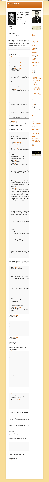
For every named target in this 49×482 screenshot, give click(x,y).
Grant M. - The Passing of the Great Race (36, 134)
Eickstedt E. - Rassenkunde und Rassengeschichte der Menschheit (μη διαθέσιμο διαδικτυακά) (36, 137)
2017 (33, 71)
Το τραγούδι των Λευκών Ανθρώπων (36, 90)
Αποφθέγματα (33, 35)
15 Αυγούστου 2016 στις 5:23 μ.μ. (15, 337)
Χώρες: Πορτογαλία (34, 64)
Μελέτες (33, 42)
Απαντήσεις (11, 266)
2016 (33, 72)
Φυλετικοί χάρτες (34, 49)
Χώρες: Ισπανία (33, 59)
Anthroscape (33, 114)
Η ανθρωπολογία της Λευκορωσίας (36, 88)
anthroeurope (33, 121)
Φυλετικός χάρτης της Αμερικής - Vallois (37, 82)
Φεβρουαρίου (34, 103)
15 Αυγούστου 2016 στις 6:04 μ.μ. (17, 107)
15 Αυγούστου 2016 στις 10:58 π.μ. (17, 72)
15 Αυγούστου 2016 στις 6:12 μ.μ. (17, 326)
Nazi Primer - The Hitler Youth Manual (36, 141)
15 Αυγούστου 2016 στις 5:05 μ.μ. (17, 323)
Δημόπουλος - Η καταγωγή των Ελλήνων (36, 140)
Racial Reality (33, 124)
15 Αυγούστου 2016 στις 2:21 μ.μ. (17, 163)
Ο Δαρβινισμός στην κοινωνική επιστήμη (37, 93)
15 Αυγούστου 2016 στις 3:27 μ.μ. (15, 315)
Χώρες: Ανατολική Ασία (34, 51)
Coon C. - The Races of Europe (35, 131)
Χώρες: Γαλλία (33, 56)
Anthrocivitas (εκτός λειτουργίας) (35, 116)
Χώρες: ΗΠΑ (33, 58)
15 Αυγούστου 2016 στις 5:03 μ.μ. (17, 188)
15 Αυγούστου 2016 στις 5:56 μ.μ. (17, 99)
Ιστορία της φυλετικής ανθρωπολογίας (36, 41)
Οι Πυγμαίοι (34, 83)
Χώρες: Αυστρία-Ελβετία (34, 52)
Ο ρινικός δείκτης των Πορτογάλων (36, 89)
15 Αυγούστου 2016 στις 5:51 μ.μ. (15, 388)
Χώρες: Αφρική (33, 53)
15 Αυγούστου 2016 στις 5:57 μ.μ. (17, 102)
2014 (33, 106)
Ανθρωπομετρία (34, 34)
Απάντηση (10, 56)
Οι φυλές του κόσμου (35, 77)
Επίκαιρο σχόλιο (34, 39)
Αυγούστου (34, 76)
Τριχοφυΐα (33, 46)
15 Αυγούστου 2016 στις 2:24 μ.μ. (17, 267)
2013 (33, 107)
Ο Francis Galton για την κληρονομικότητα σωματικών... (36, 80)
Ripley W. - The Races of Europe (35, 133)
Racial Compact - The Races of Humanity (36, 123)
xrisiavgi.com (33, 145)
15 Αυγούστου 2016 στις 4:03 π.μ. (17, 68)
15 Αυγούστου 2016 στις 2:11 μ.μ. (17, 160)
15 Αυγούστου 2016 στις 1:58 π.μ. (17, 62)
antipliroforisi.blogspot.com (35, 146)
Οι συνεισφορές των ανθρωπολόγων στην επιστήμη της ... (36, 81)
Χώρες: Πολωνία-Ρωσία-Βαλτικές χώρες (36, 63)
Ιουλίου (34, 99)
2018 (33, 70)
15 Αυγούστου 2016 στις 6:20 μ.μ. (17, 402)
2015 (33, 105)
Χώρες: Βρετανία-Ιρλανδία (35, 55)
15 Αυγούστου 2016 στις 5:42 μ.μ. (17, 89)
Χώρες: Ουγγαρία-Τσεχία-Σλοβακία (35, 62)
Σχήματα (33, 44)
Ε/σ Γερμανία (33, 38)
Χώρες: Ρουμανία (34, 65)
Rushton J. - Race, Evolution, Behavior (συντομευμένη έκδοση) (36, 139)
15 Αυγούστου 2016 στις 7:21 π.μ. (15, 121)
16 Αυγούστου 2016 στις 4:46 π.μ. (17, 307)
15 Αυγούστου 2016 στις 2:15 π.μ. (17, 65)
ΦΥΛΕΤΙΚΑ (13, 3)
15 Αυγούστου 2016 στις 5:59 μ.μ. (17, 357)
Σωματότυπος (33, 45)
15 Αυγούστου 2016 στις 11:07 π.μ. (17, 148)
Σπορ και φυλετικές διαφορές (36, 87)
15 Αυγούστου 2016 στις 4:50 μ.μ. (17, 179)
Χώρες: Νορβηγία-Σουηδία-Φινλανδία (36, 61)
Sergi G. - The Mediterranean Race (36, 138)
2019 (33, 69)
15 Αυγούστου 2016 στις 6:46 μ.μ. (17, 115)
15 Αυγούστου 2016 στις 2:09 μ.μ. (17, 152)
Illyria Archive (33, 126)
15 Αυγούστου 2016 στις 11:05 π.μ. (17, 142)
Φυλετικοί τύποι (34, 48)
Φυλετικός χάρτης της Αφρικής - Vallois (37, 86)
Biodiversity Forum (34, 115)
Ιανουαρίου (34, 104)
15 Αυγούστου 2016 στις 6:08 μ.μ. (17, 394)
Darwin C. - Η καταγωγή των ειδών (35, 129)
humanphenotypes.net (34, 120)
